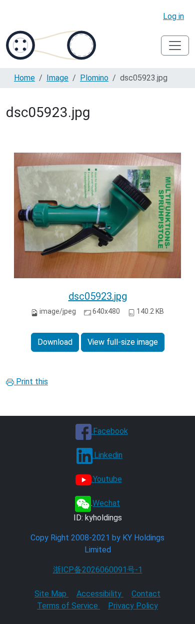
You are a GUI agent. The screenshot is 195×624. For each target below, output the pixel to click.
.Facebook (110, 431)
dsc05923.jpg (97, 296)
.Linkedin (107, 455)
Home (24, 78)
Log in (173, 16)
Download (55, 342)
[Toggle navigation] (175, 46)
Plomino (94, 78)
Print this (31, 381)
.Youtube (107, 479)
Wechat (106, 503)
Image (57, 78)
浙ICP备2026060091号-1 (97, 569)
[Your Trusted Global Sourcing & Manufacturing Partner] (51, 45)
